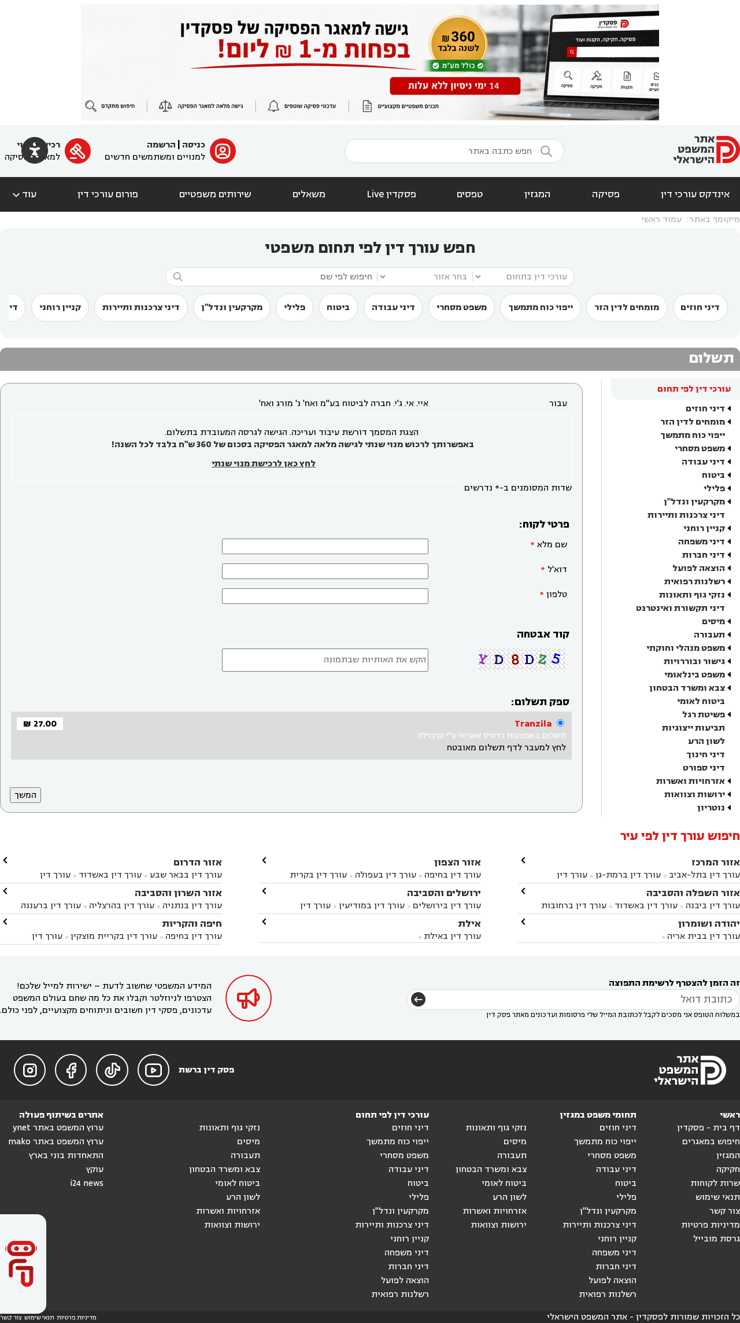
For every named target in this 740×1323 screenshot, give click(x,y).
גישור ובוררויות (694, 661)
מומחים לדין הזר (626, 307)
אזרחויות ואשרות (690, 781)
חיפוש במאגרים (711, 1142)
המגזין (537, 194)
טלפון (556, 594)
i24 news (86, 1183)
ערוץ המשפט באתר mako (55, 1142)
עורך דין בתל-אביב (704, 875)
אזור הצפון (457, 862)
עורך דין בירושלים (447, 906)
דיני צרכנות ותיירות (141, 307)
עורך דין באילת (452, 936)
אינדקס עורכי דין (695, 194)
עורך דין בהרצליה (121, 906)
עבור (558, 403)
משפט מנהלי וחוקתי (685, 648)
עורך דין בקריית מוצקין (114, 936)
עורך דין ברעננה (51, 906)
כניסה (193, 145)
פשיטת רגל (703, 715)
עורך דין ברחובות (573, 906)
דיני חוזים (700, 307)
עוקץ (94, 1169)
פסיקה (606, 194)
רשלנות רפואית (694, 582)
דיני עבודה (393, 307)
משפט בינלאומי (694, 675)
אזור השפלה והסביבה (693, 893)
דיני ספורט (704, 768)
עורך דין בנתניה (192, 906)
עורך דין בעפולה (384, 875)
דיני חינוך (705, 755)
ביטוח (338, 307)
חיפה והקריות (192, 923)
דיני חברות (703, 555)
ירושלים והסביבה (444, 893)
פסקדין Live (391, 194)
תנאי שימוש (717, 1197)
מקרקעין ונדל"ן (231, 307)
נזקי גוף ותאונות (692, 595)
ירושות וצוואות (694, 794)
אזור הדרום (197, 862)
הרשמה (161, 145)
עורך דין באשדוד (646, 906)
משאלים (309, 194)
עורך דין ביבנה (713, 906)
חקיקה (728, 1169)
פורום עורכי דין (107, 194)
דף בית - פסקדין (708, 1128)
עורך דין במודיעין (372, 906)
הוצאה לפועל (698, 568)
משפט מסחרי (461, 307)
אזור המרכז (715, 862)
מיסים (713, 622)
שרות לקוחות (715, 1183)
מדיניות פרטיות (710, 1225)
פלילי (294, 307)
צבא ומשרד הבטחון (687, 688)
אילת (469, 923)
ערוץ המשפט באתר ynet (58, 1128)
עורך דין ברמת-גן (628, 875)
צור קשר (724, 1211)
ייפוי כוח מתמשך (540, 307)
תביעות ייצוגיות (693, 728)
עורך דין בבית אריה (703, 936)
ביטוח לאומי (701, 701)
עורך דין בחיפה (452, 875)
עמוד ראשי (661, 219)
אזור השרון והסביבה (178, 893)
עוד (23, 194)
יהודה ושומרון (709, 923)
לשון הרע (706, 741)
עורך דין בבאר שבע (186, 875)
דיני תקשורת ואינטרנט (680, 608)
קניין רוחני (60, 307)
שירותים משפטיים (215, 194)
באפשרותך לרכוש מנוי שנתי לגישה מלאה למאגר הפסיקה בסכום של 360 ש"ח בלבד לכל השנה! (292, 444)
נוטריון (711, 808)
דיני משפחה (701, 542)
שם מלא (552, 545)
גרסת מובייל (716, 1239)
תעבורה (709, 635)
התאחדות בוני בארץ (66, 1155)
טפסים (470, 194)
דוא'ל (557, 569)
